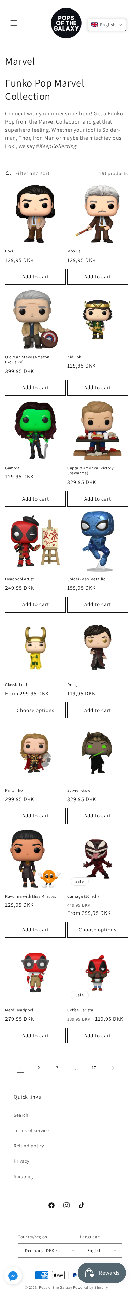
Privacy (21, 1161)
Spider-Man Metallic (86, 578)
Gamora (12, 467)
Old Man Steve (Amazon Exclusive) (27, 359)
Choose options (35, 710)
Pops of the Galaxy (55, 1287)
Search (21, 1115)
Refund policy (29, 1146)
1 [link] (20, 1068)
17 (94, 1068)
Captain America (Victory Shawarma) (90, 470)
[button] (13, 23)
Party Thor (14, 790)
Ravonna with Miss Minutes (30, 896)
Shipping (23, 1176)
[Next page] (112, 1067)
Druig (72, 684)
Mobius (74, 250)
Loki (9, 250)
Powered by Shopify (90, 1287)
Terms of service (31, 1130)
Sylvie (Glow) (79, 790)
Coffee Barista (80, 1009)
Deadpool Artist (19, 578)
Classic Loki (16, 684)
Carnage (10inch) (83, 896)
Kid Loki (75, 356)
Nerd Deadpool (19, 1009)
